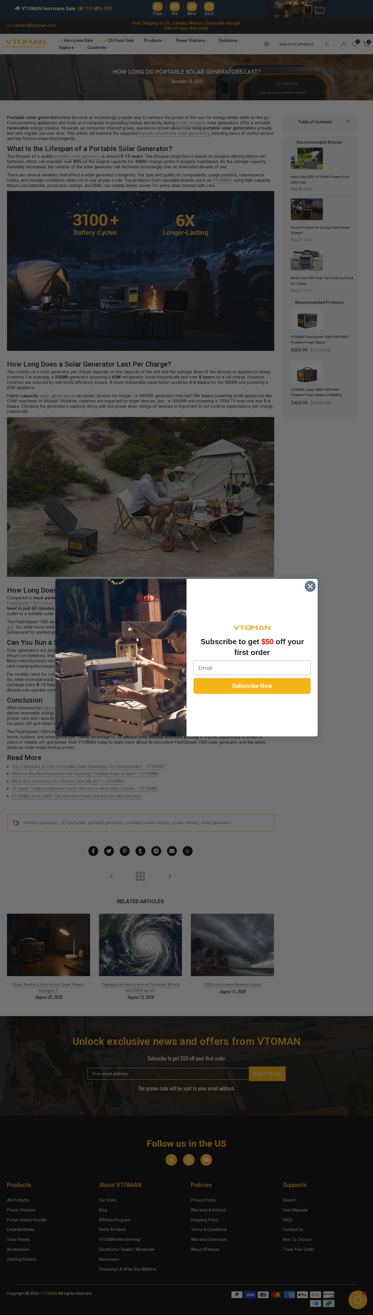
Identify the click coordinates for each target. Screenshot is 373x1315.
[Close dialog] (310, 586)
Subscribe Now (252, 685)
